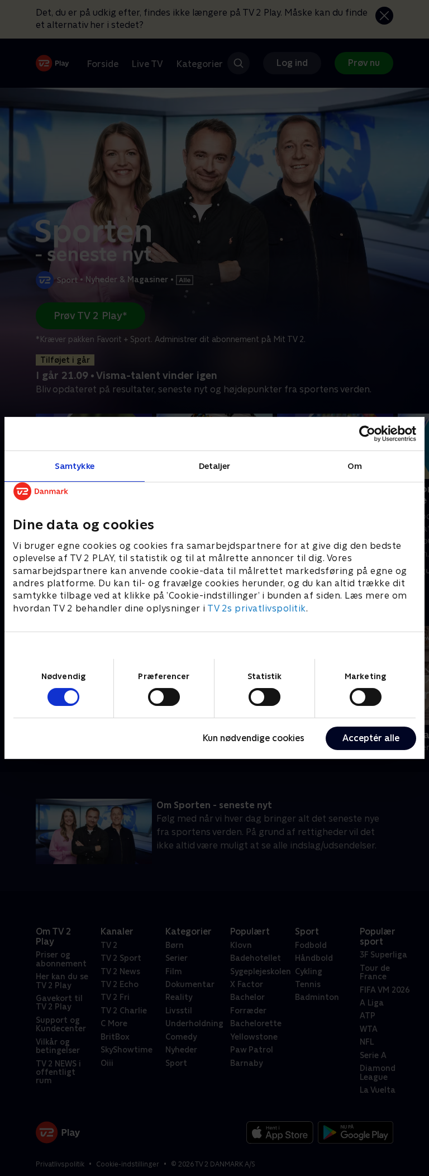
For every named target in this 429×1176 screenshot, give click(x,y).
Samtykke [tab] (74, 466)
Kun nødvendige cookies (253, 738)
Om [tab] (354, 466)
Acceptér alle (370, 738)
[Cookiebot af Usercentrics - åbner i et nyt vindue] (367, 433)
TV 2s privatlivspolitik (256, 608)
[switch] (164, 697)
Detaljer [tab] (215, 466)
